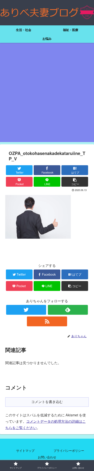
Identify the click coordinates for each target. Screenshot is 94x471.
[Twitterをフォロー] (26, 310)
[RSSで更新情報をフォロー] (47, 321)
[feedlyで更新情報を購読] (68, 310)
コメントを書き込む (47, 402)
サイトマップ (25, 450)
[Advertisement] (47, 95)
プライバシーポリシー (69, 450)
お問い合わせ (47, 457)
